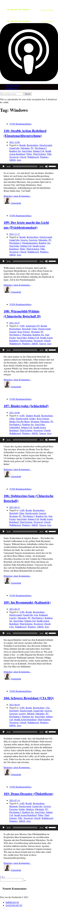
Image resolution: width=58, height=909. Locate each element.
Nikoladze (25, 148)
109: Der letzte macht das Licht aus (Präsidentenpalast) (26, 225)
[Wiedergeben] (3, 166)
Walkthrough (33, 156)
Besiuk (22, 145)
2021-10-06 (14, 412)
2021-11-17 (14, 233)
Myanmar (35, 331)
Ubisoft (23, 156)
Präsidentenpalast (30, 242)
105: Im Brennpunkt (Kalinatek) (27, 602)
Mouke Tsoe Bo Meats (19, 421)
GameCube (14, 148)
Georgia (24, 239)
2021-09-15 (14, 507)
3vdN (21, 325)
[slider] (53, 166)
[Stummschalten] (46, 166)
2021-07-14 (14, 800)
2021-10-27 (14, 322)
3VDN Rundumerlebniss (20, 123)
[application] (29, 166)
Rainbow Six (15, 151)
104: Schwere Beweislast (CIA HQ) (29, 697)
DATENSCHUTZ (14, 905)
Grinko (32, 418)
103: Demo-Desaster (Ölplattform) (28, 793)
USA (11, 626)
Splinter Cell (38, 151)
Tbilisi (29, 153)
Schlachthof (14, 427)
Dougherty (14, 710)
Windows (44, 156)
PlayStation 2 (41, 148)
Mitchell (30, 713)
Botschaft (26, 328)
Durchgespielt (46, 145)
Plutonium (26, 334)
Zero (19, 159)
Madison (30, 809)
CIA (48, 707)
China (34, 328)
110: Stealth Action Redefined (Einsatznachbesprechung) (25, 133)
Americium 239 (33, 325)
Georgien (33, 239)
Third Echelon (39, 153)
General (12, 331)
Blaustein (13, 806)
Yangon (42, 343)
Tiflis (49, 153)
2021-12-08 (14, 142)
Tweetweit (13, 156)
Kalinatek (43, 614)
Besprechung (32, 145)
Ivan (36, 614)
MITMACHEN (13, 85)
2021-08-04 (14, 704)
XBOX (12, 159)
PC (32, 148)
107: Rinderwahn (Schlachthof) (26, 405)
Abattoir (29, 415)
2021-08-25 (14, 608)
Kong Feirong (23, 331)
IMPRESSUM (12, 902)
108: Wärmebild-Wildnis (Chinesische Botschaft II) (22, 313)
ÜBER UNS (11, 88)
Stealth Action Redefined (25, 719)
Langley (12, 617)
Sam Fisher (27, 151)
